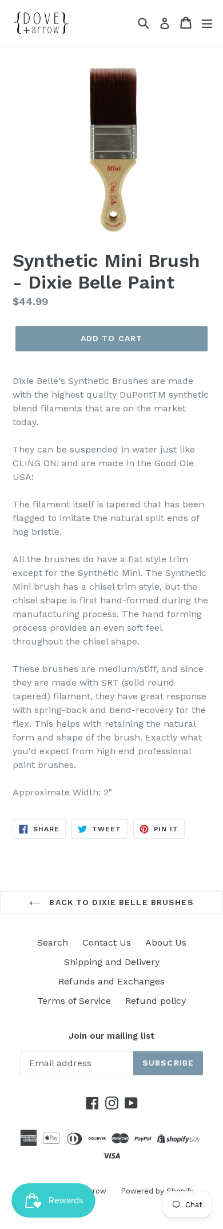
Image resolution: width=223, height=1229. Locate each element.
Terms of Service (74, 1000)
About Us (165, 942)
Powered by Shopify (157, 1191)
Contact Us (106, 942)
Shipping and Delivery (112, 961)
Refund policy (155, 1000)
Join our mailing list (111, 1036)
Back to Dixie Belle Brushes (119, 902)
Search (52, 942)
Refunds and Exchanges (111, 981)
